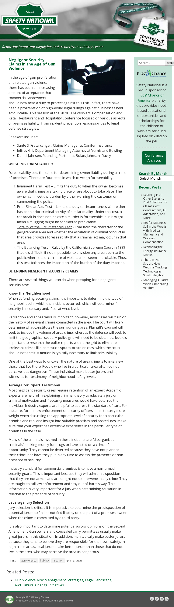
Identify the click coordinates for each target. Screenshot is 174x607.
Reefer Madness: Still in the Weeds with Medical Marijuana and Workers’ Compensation (155, 232)
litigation (58, 560)
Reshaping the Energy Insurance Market (155, 251)
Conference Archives (154, 158)
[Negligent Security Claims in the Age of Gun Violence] (93, 94)
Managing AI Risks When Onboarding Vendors (155, 284)
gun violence (28, 560)
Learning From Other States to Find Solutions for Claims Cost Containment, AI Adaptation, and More (155, 206)
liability (44, 560)
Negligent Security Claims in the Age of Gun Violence (31, 64)
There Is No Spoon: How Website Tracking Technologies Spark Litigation (155, 267)
